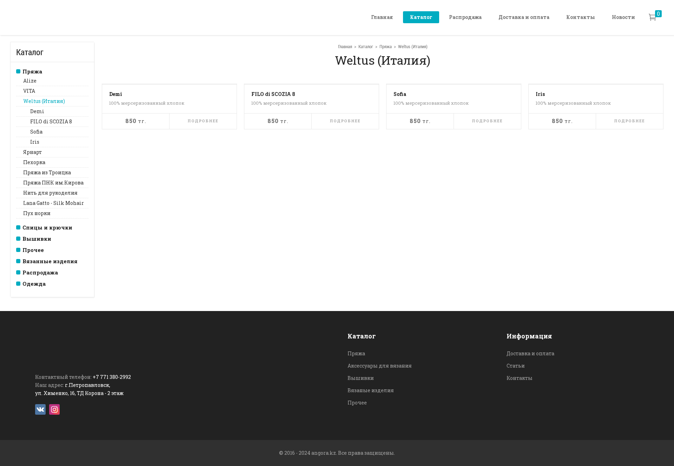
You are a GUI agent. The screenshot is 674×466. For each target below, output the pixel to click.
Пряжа (32, 71)
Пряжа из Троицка (47, 172)
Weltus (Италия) (44, 101)
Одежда (34, 283)
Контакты (580, 17)
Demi (37, 111)
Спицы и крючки (47, 227)
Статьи (516, 365)
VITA (29, 91)
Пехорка (34, 162)
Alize (30, 80)
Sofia (36, 131)
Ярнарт (32, 152)
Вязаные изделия (371, 390)
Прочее (33, 249)
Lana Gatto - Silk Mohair (53, 203)
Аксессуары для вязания (380, 365)
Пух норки (37, 213)
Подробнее (202, 120)
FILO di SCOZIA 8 (51, 121)
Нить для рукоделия (50, 192)
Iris (34, 141)
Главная (382, 17)
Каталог (421, 17)
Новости (623, 17)
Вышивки (36, 238)
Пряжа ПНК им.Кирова (53, 182)
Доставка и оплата (523, 17)
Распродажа (465, 17)
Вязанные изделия (50, 261)
